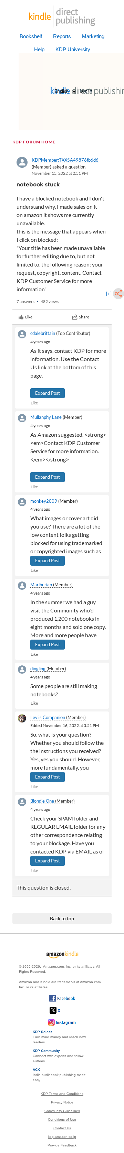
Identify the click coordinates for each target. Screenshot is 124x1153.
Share (84, 316)
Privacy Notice (62, 1102)
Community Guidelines (62, 1111)
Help (39, 49)
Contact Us (62, 1128)
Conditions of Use (62, 1119)
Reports (62, 36)
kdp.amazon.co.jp (62, 1137)
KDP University (72, 49)
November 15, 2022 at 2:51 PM (60, 173)
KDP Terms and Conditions (62, 1094)
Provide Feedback (62, 1145)
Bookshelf (31, 36)
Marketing (93, 36)
